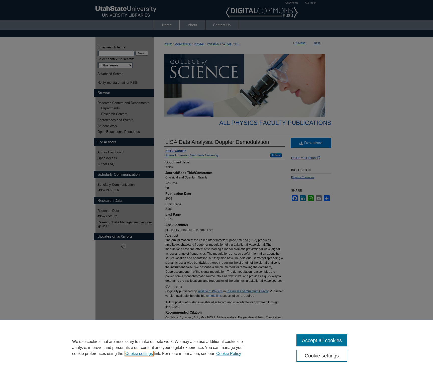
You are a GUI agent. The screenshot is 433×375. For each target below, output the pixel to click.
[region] (216, 347)
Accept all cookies (322, 340)
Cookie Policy (228, 353)
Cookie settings (139, 353)
